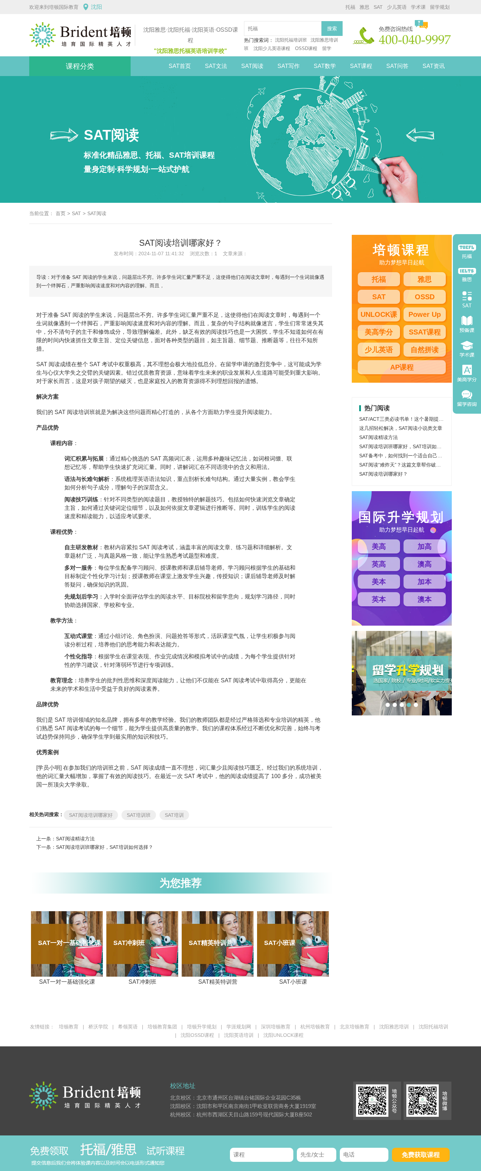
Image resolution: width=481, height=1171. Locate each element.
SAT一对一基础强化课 (69, 962)
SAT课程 (361, 66)
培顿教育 (69, 1026)
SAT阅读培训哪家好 (91, 815)
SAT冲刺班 (134, 962)
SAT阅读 (252, 66)
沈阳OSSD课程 (197, 1035)
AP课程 (402, 367)
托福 (350, 7)
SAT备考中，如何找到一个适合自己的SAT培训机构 (415, 455)
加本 (425, 582)
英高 (379, 564)
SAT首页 (180, 66)
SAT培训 (174, 815)
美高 (379, 546)
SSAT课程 (425, 332)
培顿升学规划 (202, 1026)
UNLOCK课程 (379, 316)
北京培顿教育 (354, 1026)
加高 (425, 546)
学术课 (418, 7)
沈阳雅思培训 (394, 1026)
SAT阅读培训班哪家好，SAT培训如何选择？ (104, 847)
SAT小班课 (285, 962)
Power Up (424, 314)
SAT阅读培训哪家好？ (383, 474)
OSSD (425, 297)
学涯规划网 (238, 1026)
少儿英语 (397, 7)
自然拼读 (425, 349)
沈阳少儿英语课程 (273, 48)
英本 (379, 599)
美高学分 (379, 332)
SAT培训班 (139, 815)
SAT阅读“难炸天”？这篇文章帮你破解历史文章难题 (414, 465)
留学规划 (440, 7)
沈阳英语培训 (239, 1035)
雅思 (364, 7)
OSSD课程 (306, 48)
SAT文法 (216, 66)
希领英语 (128, 1026)
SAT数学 (325, 66)
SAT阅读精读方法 (75, 838)
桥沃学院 (98, 1026)
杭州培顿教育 (315, 1026)
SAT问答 (397, 66)
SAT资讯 (434, 66)
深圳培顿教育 (276, 1026)
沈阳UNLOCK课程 (283, 1035)
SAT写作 (288, 66)
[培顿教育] (82, 35)
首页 (60, 213)
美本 (379, 582)
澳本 (425, 599)
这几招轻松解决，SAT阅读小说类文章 (400, 428)
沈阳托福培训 (433, 1026)
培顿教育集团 (162, 1026)
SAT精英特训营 (213, 962)
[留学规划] (416, 672)
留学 (326, 48)
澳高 (425, 564)
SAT (378, 7)
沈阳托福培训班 (291, 40)
